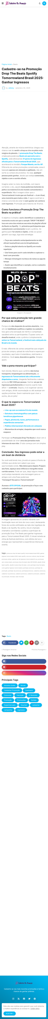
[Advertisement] (24, 35)
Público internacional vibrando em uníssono (23, 426)
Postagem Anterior (10, 650)
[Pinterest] (31, 642)
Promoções (21, 700)
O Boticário (33, 695)
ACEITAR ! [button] (9, 1013)
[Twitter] (21, 642)
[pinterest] (24, 667)
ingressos (21, 710)
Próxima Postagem (38, 650)
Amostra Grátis (9, 685)
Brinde (23, 685)
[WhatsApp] (26, 642)
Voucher (24, 705)
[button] (2, 3)
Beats (15, 64)
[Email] (36, 642)
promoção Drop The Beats (31, 153)
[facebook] (24, 661)
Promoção (8, 700)
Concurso (7, 695)
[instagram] (24, 673)
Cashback (29, 690)
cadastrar (36, 705)
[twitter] (29, 999)
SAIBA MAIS (34, 1009)
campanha (8, 710)
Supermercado (9, 705)
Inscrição (20, 695)
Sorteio (33, 700)
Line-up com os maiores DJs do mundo (21, 410)
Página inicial (7, 64)
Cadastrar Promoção (12, 690)
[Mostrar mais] (42, 642)
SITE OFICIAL (15, 485)
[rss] (19, 999)
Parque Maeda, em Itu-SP (32, 164)
